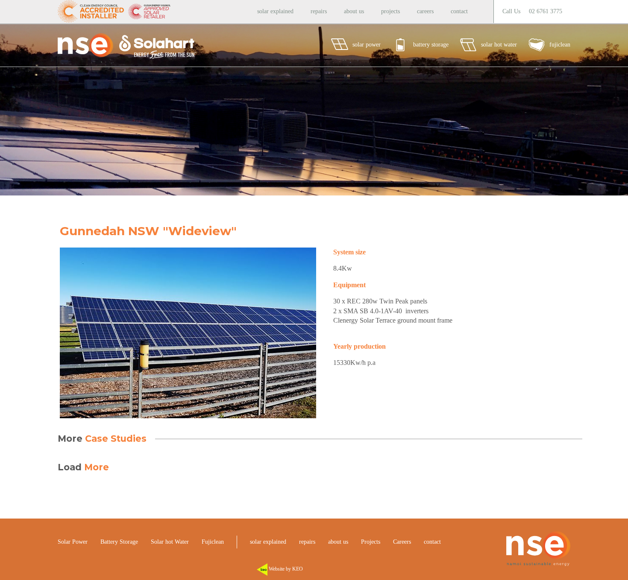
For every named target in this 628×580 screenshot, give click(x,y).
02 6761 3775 (545, 11)
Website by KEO (285, 569)
